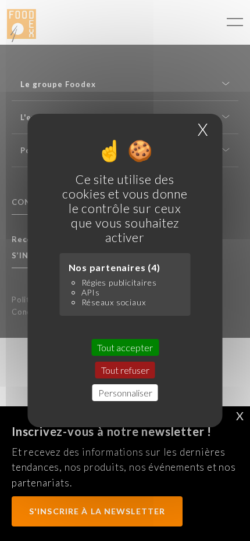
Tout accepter (125, 347)
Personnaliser (125, 392)
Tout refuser (125, 370)
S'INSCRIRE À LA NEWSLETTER (97, 511)
